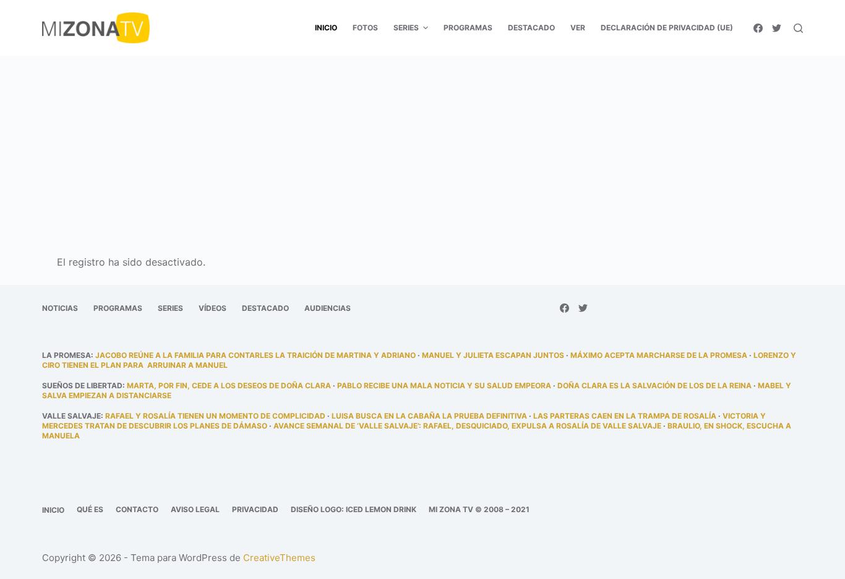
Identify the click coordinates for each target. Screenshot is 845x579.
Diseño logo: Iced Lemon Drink (353, 509)
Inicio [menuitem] (326, 27)
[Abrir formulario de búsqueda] (798, 28)
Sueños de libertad (82, 385)
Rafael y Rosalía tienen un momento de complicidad (215, 415)
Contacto (137, 509)
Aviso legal (195, 509)
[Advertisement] (422, 147)
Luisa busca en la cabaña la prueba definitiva (429, 415)
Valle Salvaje (71, 415)
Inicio (53, 510)
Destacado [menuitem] (531, 27)
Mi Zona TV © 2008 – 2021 (479, 509)
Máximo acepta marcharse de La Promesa (658, 355)
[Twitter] (776, 28)
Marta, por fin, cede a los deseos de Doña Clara (229, 385)
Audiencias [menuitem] (327, 308)
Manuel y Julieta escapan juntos (493, 355)
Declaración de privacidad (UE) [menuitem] (667, 27)
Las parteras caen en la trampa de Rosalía (624, 415)
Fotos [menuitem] (365, 27)
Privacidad (255, 509)
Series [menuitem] (406, 27)
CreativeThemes (279, 558)
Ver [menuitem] (577, 27)
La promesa (66, 355)
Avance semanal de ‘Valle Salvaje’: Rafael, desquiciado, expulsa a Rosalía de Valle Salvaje (467, 425)
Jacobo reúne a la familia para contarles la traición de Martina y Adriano (255, 355)
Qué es (90, 509)
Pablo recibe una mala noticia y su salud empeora (444, 385)
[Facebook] (758, 28)
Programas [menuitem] (468, 27)
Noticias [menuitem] (60, 308)
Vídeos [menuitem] (212, 308)
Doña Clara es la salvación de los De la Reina (654, 385)
